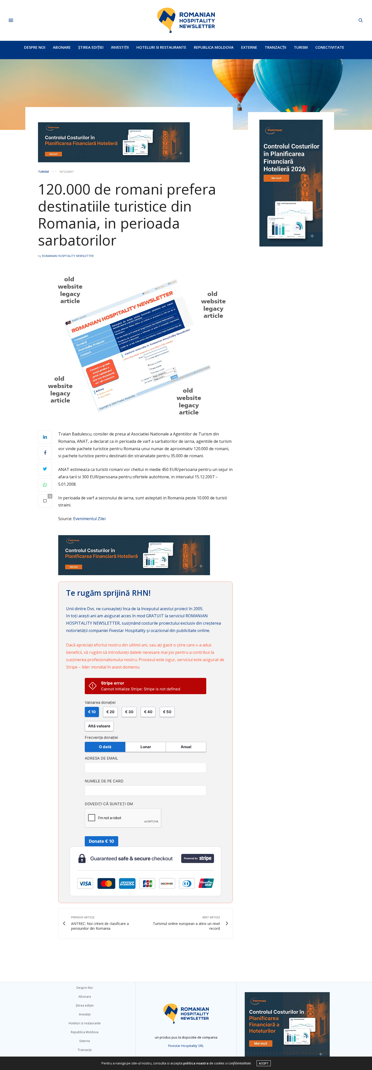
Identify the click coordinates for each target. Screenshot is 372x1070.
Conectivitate (329, 47)
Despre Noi (34, 47)
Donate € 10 (101, 841)
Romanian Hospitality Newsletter (68, 256)
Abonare (62, 47)
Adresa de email (101, 758)
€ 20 (110, 711)
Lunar (145, 746)
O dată (105, 746)
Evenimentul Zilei (89, 518)
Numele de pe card (104, 781)
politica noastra (196, 1063)
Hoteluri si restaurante (161, 47)
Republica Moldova (214, 47)
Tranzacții (275, 47)
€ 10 (92, 711)
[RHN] (186, 20)
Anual (186, 746)
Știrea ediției (91, 47)
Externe (249, 47)
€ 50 (167, 711)
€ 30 (129, 711)
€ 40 (148, 711)
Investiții (120, 47)
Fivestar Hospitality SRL (186, 1045)
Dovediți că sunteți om (109, 804)
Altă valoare (99, 726)
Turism (301, 47)
